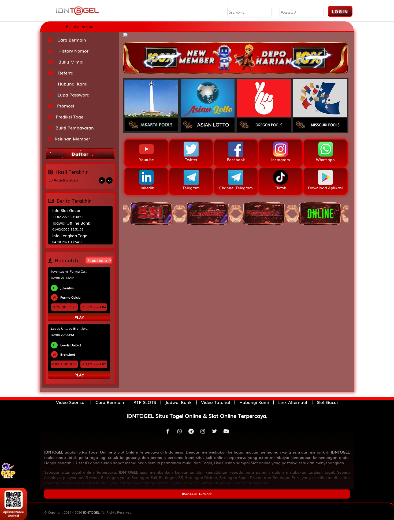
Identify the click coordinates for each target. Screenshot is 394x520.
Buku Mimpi (69, 61)
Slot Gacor (327, 402)
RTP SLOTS (144, 402)
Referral (65, 72)
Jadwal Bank (178, 402)
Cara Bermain (70, 39)
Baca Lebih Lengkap (197, 493)
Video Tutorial (215, 402)
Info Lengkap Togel (70, 235)
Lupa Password (72, 94)
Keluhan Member (72, 138)
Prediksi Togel (70, 116)
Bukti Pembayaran (74, 127)
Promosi (65, 105)
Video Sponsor (71, 402)
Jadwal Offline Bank (71, 223)
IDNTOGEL (91, 512)
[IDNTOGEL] (235, 55)
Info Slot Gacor (66, 210)
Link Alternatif (292, 402)
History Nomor (72, 50)
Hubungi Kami (71, 83)
